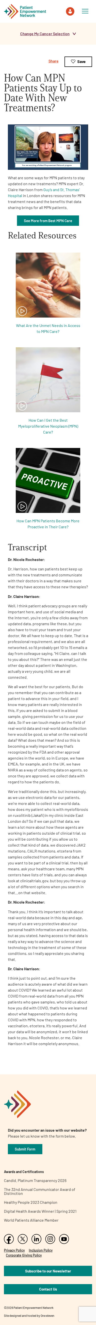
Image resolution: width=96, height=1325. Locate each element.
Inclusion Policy (41, 1250)
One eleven (47, 1315)
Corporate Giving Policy (24, 1255)
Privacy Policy (14, 1250)
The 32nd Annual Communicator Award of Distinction (39, 1191)
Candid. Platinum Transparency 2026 (35, 1180)
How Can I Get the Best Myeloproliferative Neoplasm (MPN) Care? (48, 426)
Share (53, 61)
